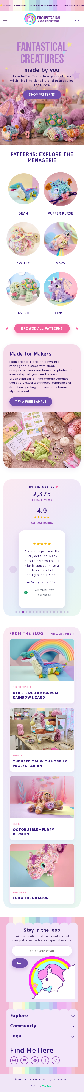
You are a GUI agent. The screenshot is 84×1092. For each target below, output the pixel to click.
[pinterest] (35, 1060)
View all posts (63, 634)
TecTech (47, 1086)
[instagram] (14, 1060)
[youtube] (24, 1060)
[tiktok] (56, 1060)
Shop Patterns (42, 94)
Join (19, 963)
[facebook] (45, 1060)
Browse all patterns (42, 328)
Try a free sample (31, 401)
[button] (5, 19)
